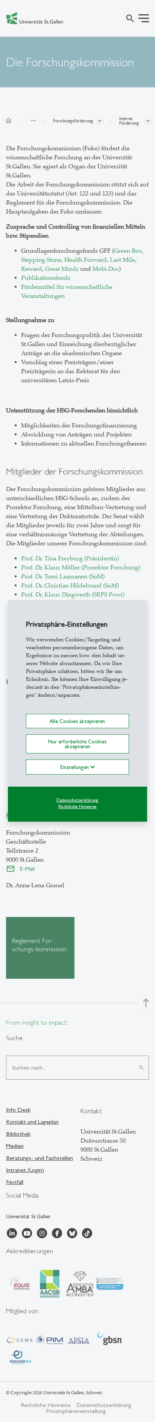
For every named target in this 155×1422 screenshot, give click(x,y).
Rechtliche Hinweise (77, 806)
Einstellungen (75, 767)
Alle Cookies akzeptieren (77, 721)
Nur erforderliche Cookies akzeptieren (77, 743)
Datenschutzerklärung (77, 800)
